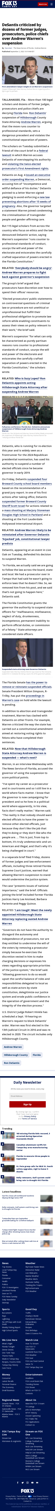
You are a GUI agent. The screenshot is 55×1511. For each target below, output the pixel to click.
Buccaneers (7, 1313)
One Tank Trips (8, 1353)
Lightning (6, 1319)
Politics (5, 1284)
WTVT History (31, 1412)
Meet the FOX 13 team (34, 1403)
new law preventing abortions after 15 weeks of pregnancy (26, 201)
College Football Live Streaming (34, 1442)
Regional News (10, 1399)
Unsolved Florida (9, 1290)
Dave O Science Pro (33, 1333)
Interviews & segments (11, 1441)
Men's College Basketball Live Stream (34, 1456)
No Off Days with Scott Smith (11, 1323)
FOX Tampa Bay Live (34, 1367)
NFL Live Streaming (33, 1438)
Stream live (6, 1438)
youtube (32, 1483)
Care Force (6, 1368)
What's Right (7, 1343)
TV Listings (29, 1406)
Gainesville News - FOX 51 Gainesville (11, 1410)
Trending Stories (32, 1384)
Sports (6, 1309)
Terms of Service (29, 1118)
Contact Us (30, 1425)
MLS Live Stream (32, 1469)
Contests (29, 1393)
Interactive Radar (32, 1270)
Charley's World (31, 1316)
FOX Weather (30, 1291)
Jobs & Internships (33, 1409)
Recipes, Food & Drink (11, 1362)
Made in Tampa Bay (10, 1359)
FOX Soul (29, 1358)
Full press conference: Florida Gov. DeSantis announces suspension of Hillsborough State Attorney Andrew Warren (26, 429)
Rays (4, 1316)
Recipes (28, 1327)
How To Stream (32, 1343)
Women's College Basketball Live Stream (34, 1462)
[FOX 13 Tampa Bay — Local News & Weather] (9, 4)
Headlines (29, 1378)
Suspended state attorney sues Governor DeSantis (24, 669)
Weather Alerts (31, 1279)
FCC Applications (32, 1422)
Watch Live (43, 4)
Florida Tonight (8, 1346)
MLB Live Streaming (33, 1446)
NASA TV (29, 1364)
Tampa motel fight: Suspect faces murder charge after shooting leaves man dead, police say (19, 1232)
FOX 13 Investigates (10, 1287)
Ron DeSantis (37, 113)
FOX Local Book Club (34, 1381)
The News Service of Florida (24, 48)
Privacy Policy (30, 1116)
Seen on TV (7, 1293)
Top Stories (7, 1267)
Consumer (6, 1278)
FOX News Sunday (9, 1296)
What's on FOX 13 (32, 1390)
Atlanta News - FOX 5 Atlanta (11, 1415)
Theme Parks (7, 1356)
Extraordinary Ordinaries (30, 1323)
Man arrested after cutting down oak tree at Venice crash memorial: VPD (20, 1242)
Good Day (31, 1309)
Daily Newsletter (9, 1299)
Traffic (28, 1313)
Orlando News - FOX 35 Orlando (10, 1404)
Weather (30, 1263)
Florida (18, 113)
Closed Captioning (32, 1416)
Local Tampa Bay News (9, 1271)
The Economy (8, 1387)
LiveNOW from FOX (33, 1352)
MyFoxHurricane (32, 1288)
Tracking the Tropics (33, 1285)
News (5, 1263)
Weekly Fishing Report (11, 1327)
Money (6, 1374)
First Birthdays (31, 1330)
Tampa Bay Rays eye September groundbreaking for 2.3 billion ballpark (18, 1219)
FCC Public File (31, 1419)
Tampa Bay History (10, 1365)
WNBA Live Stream (33, 1466)
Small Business (8, 1390)
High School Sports (10, 1330)
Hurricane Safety (32, 1282)
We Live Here (9, 1339)
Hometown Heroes (33, 1319)
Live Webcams (31, 1273)
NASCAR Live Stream (34, 1449)
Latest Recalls (8, 1381)
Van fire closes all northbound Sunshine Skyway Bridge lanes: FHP (18, 1197)
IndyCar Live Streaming (35, 1452)
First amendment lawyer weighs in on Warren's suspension (27, 87)
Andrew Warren (40, 48)
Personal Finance (9, 1384)
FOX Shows (30, 1387)
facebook (18, 1483)
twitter (23, 1483)
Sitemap (5, 1302)
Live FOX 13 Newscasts (30, 1347)
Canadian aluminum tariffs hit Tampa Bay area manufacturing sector (31, 1147)
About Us (30, 1399)
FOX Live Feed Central (34, 1361)
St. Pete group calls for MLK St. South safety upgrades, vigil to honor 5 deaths (34, 1169)
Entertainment (34, 1374)
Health (4, 1281)
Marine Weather (32, 1276)
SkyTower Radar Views (34, 1267)
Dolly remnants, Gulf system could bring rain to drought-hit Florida (20, 1208)
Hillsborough (28, 117)
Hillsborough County (16, 1054)
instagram (27, 1483)
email (37, 1483)
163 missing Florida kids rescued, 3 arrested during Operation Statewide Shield (33, 1136)
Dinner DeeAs (8, 1349)
